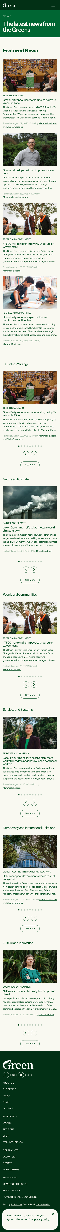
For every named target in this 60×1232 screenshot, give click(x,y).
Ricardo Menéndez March (15, 197)
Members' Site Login (15, 1184)
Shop (6, 1136)
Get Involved (11, 1150)
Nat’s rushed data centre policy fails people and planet (29, 993)
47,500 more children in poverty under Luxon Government (28, 245)
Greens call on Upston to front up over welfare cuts (28, 172)
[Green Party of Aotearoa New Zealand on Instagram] (13, 1075)
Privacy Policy (11, 1191)
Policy (7, 1096)
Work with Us (11, 1170)
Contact (8, 1109)
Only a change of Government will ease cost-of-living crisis (29, 878)
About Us (8, 1083)
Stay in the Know (13, 1142)
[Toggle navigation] (53, 5)
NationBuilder (43, 1205)
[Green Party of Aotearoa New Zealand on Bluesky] (21, 1075)
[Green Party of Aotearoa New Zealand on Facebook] (6, 1075)
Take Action (10, 1117)
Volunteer (9, 1157)
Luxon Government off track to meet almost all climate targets (29, 529)
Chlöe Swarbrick (15, 127)
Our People (9, 1089)
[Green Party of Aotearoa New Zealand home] (18, 1064)
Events (7, 1123)
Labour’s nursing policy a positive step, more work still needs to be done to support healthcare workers (30, 761)
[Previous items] (26, 454)
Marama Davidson (48, 123)
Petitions (8, 1129)
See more (30, 465)
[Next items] (34, 454)
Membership (10, 1178)
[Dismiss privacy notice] (53, 1214)
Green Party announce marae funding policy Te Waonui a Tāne (29, 101)
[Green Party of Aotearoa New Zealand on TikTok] (28, 1075)
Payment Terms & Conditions (20, 1197)
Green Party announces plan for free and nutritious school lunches (25, 319)
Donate (7, 1163)
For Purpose (16, 1205)
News (6, 1102)
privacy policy (42, 1219)
